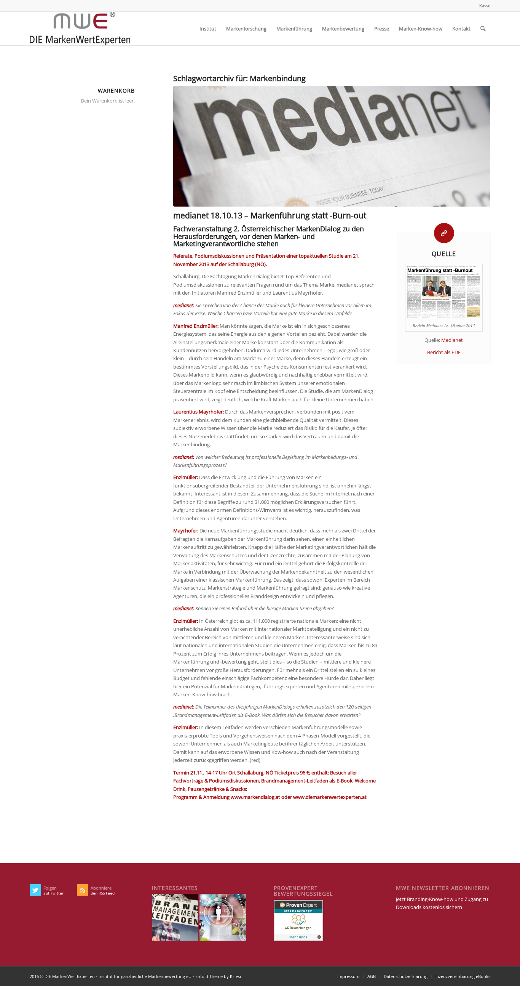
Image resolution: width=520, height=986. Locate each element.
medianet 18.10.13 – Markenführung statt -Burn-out (269, 215)
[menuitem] (482, 6)
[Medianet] (331, 146)
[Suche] (482, 28)
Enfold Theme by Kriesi (218, 976)
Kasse (484, 5)
